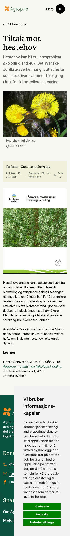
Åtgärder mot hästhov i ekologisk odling (32, 366)
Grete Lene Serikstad (35, 167)
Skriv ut (60, 175)
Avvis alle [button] (42, 514)
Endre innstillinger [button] (42, 522)
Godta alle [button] (42, 506)
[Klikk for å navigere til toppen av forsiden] (16, 9)
